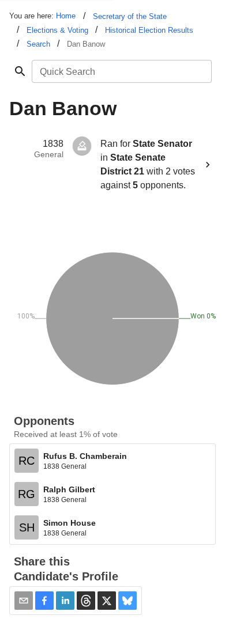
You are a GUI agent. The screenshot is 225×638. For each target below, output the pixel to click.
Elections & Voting (57, 30)
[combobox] (121, 71)
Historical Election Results (149, 30)
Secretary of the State (130, 16)
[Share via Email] (23, 600)
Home (66, 16)
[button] (44, 600)
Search (38, 44)
